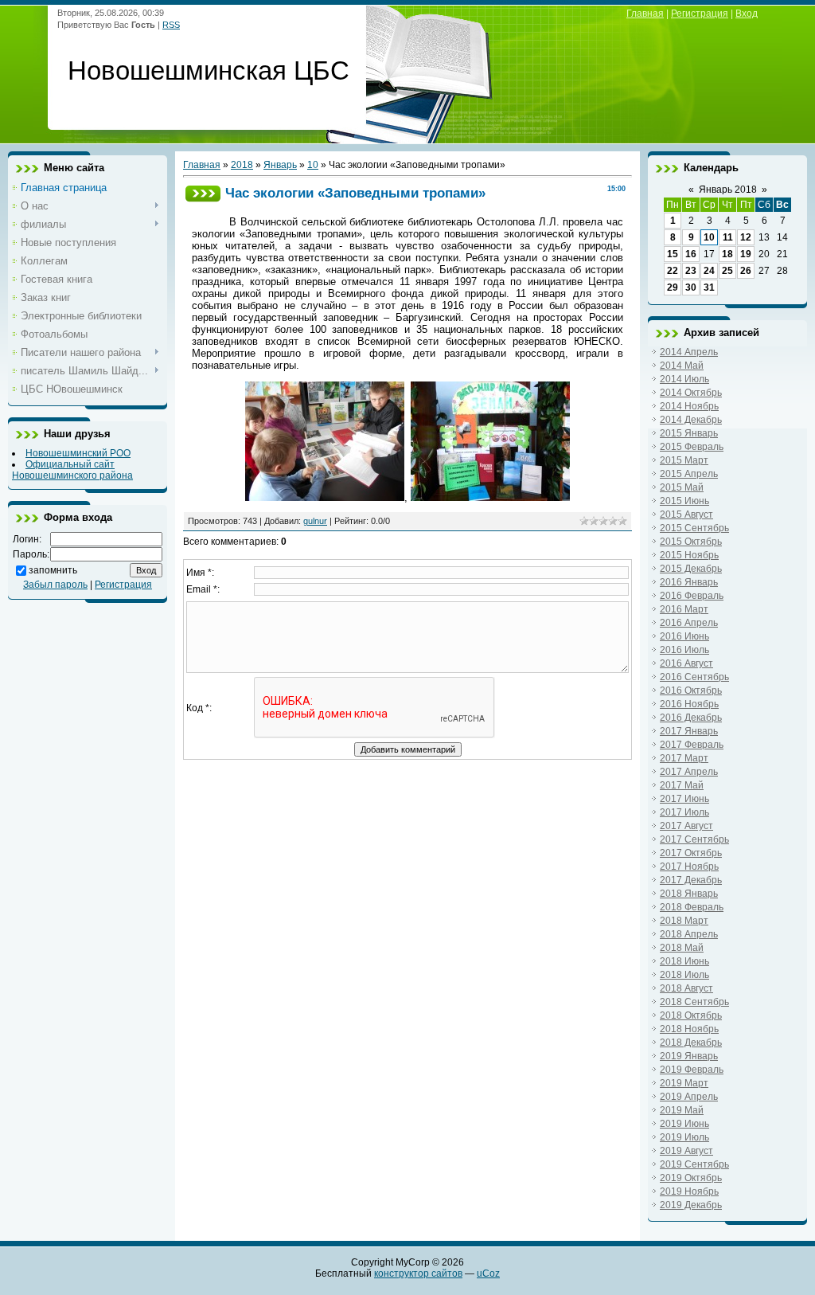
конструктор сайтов (418, 1273)
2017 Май (682, 785)
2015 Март (684, 460)
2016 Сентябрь (694, 677)
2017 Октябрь (691, 853)
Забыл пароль (55, 584)
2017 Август (686, 825)
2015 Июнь (684, 501)
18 (727, 254)
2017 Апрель (689, 771)
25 (727, 270)
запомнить (53, 570)
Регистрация (699, 13)
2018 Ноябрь (689, 1029)
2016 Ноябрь (689, 704)
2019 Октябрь (691, 1177)
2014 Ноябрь (689, 406)
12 (745, 237)
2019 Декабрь (691, 1205)
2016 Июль (684, 649)
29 (672, 287)
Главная (645, 13)
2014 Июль (684, 379)
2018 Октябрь (691, 1015)
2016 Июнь (684, 636)
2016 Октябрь (691, 690)
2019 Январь (689, 1056)
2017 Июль (684, 812)
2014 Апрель (689, 352)
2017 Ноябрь (689, 866)
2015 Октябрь (691, 541)
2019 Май (682, 1110)
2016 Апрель (689, 622)
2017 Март (684, 758)
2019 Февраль (691, 1069)
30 (690, 287)
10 (312, 164)
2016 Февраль (691, 595)
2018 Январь (689, 893)
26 (745, 270)
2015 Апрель (689, 473)
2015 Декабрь (691, 568)
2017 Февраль (691, 744)
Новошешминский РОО (78, 453)
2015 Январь (689, 433)
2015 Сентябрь (694, 528)
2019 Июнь (684, 1123)
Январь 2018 (728, 189)
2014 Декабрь (691, 419)
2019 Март (684, 1083)
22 (672, 270)
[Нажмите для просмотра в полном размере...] (324, 497)
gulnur (315, 521)
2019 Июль (684, 1137)
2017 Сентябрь (694, 839)
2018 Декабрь (691, 1042)
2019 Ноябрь (689, 1191)
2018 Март (684, 920)
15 (672, 254)
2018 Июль (684, 974)
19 (745, 254)
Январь (280, 164)
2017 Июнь (684, 798)
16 (690, 254)
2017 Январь (689, 731)
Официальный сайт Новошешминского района (72, 470)
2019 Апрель (689, 1096)
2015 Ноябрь (689, 555)
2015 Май (682, 487)
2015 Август (686, 514)
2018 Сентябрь (694, 1001)
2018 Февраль (691, 907)
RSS (171, 24)
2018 (242, 164)
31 (709, 287)
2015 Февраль (691, 446)
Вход (746, 13)
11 (728, 237)
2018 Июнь (684, 961)
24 (709, 270)
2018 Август (686, 988)
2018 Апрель (689, 934)
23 (690, 270)
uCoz (488, 1273)
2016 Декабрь (691, 717)
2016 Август (686, 663)
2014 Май (682, 365)
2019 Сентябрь (694, 1164)
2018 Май (682, 947)
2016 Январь (689, 582)
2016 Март (684, 609)
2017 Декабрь (691, 880)
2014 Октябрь (691, 392)
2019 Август (686, 1150)
